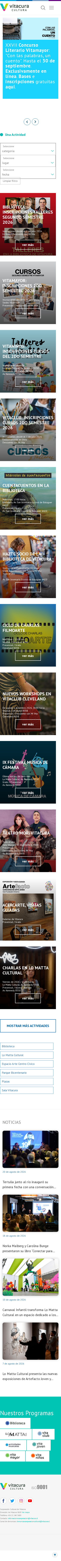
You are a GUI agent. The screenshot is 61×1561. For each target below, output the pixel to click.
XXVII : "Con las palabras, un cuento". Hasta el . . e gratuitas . (30, 66)
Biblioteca (8, 1046)
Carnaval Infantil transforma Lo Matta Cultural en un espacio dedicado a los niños (30, 1312)
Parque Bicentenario (14, 1073)
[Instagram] (21, 1500)
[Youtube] (29, 1500)
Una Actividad (15, 134)
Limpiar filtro (10, 181)
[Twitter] (12, 1500)
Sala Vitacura (10, 1090)
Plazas (6, 1081)
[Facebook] (3, 1500)
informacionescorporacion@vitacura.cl (23, 1518)
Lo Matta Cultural (12, 1055)
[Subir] (55, 1555)
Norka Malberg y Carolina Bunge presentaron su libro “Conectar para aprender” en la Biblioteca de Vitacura (29, 1249)
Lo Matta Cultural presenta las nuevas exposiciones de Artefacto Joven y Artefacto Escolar (30, 1376)
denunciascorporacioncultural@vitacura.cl (33, 1521)
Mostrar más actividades (28, 1026)
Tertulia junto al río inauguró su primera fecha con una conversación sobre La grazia (28, 1185)
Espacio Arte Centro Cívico (18, 1064)
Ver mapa (25, 1512)
